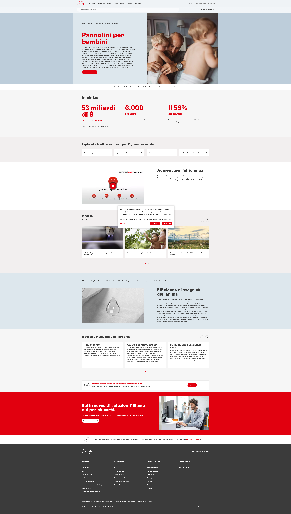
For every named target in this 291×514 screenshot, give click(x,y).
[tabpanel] (145, 306)
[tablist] (145, 263)
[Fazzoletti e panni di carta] (97, 152)
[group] (145, 244)
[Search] (79, 10)
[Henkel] (87, 451)
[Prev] (201, 220)
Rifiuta (155, 223)
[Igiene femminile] (129, 152)
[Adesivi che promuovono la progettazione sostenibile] (102, 242)
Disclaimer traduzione (193, 439)
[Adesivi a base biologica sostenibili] (145, 242)
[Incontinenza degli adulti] (162, 152)
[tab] (85, 220)
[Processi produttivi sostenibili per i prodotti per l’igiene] (188, 242)
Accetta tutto (167, 223)
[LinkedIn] (180, 467)
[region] (146, 217)
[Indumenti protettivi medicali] (194, 152)
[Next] (206, 220)
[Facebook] (184, 467)
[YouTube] (187, 467)
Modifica (122, 223)
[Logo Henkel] (81, 3)
